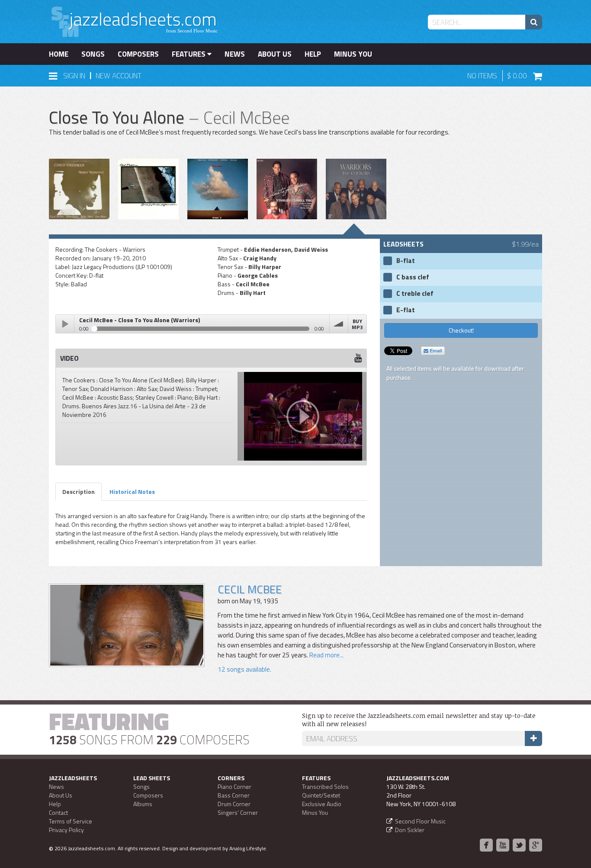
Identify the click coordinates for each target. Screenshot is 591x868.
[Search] (533, 22)
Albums (142, 803)
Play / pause (65, 324)
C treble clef (415, 293)
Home (58, 54)
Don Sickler (409, 829)
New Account (118, 75)
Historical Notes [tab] (132, 491)
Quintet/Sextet (321, 795)
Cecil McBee (250, 589)
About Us (275, 54)
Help (313, 54)
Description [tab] (78, 491)
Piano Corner (234, 786)
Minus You (353, 54)
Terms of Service (70, 821)
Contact (58, 812)
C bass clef (412, 277)
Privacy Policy (66, 829)
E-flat (405, 310)
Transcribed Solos (325, 786)
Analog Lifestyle (247, 848)
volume (339, 324)
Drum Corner (234, 803)
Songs (93, 54)
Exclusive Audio (321, 803)
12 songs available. (244, 669)
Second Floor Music (420, 821)
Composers (138, 54)
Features (189, 54)
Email (435, 350)
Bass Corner (234, 795)
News (235, 54)
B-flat (405, 261)
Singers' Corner (238, 812)
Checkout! (461, 330)
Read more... (326, 655)
